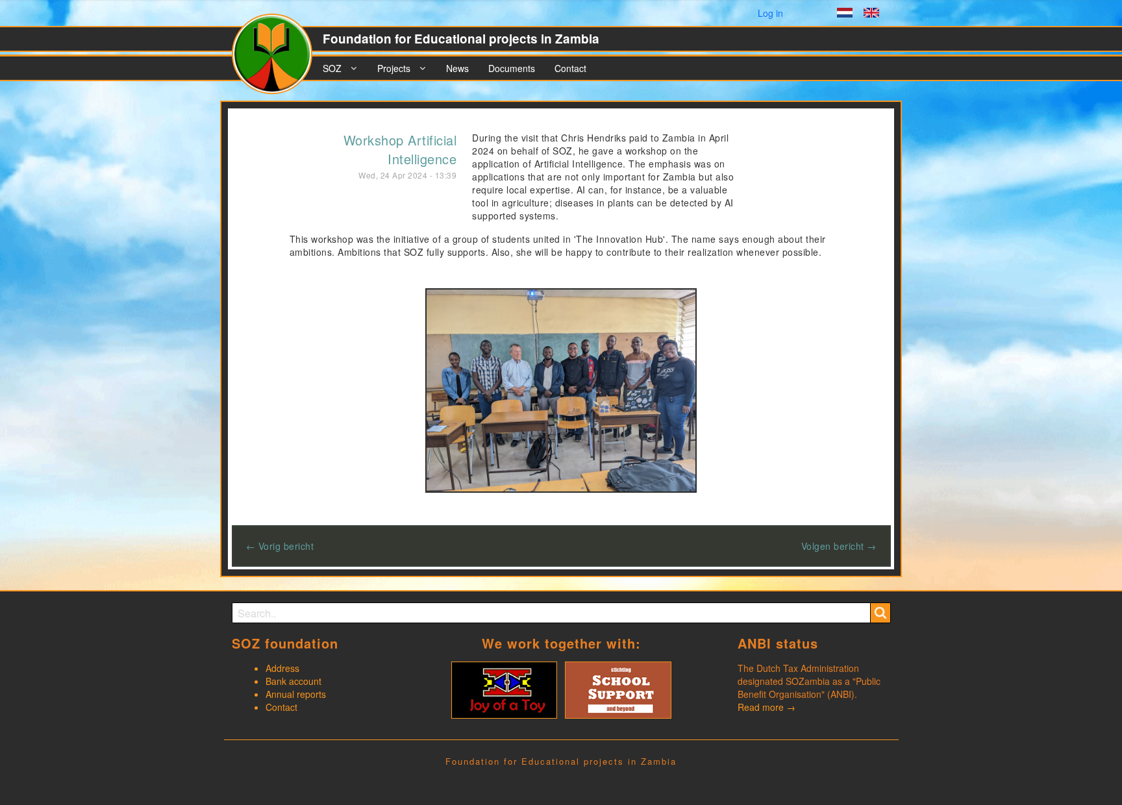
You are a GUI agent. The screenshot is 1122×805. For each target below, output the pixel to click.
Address (282, 668)
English (871, 14)
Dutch (845, 14)
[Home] (277, 59)
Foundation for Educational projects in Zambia (461, 38)
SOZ (332, 68)
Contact (570, 68)
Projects (393, 68)
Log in (770, 12)
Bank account (293, 681)
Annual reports (296, 693)
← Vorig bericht (280, 545)
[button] (561, 388)
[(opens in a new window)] (504, 688)
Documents (511, 68)
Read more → (766, 706)
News (457, 68)
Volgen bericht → (839, 545)
